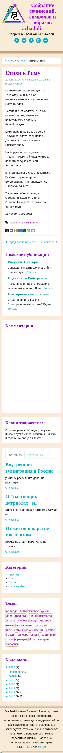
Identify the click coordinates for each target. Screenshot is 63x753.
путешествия (14, 630)
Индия (32, 615)
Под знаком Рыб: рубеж (27, 278)
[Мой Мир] (20, 230)
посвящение (24, 625)
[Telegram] (33, 230)
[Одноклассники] (16, 230)
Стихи (21, 60)
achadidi (43, 79)
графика (20, 615)
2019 (12, 688)
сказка (35, 634)
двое (9, 615)
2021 (12, 680)
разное (50, 630)
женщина (43, 639)
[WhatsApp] (28, 230)
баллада (11, 611)
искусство (45, 615)
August (13, 675)
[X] (7, 230)
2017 (12, 696)
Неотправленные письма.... (30, 294)
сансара (15, 222)
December (15, 671)
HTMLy (27, 747)
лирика (10, 620)
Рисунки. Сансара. (23, 262)
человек (33, 611)
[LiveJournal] (24, 230)
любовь (23, 620)
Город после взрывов (22, 242)
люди (33, 620)
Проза (12, 582)
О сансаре (48, 242)
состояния (48, 634)
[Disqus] (31, 369)
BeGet (42, 747)
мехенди (45, 620)
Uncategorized (17, 586)
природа (40, 625)
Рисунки (13, 574)
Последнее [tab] (15, 454)
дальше (13, 488)
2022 (12, 667)
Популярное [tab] (35, 454)
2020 (12, 684)
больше (32, 272)
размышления (31, 222)
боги (23, 611)
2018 (12, 692)
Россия (10, 634)
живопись (12, 644)
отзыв (10, 625)
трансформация (16, 639)
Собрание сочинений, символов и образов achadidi (39, 16)
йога (32, 639)
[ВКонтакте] (11, 230)
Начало (9, 60)
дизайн (45, 611)
